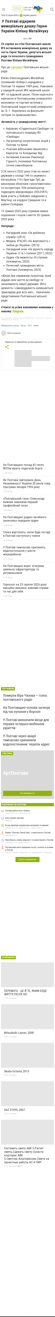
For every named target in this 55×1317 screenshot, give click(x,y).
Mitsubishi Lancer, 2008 (19, 1033)
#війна (36, 326)
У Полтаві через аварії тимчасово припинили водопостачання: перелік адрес (26, 740)
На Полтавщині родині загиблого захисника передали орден (24, 518)
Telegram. (18, 311)
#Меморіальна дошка (10, 326)
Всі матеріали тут (27, 793)
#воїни (23, 326)
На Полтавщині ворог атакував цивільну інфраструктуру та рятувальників (23, 569)
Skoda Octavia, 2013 (16, 1071)
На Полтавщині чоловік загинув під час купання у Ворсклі (26, 709)
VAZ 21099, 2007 (14, 1110)
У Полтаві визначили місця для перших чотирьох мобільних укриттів (26, 724)
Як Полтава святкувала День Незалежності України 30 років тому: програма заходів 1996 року (27, 483)
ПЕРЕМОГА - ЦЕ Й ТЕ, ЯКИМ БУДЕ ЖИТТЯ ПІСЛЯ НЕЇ (25, 992)
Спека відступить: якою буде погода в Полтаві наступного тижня (26, 533)
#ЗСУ (30, 326)
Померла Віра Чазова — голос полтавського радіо (25, 697)
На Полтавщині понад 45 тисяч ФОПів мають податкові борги (23, 466)
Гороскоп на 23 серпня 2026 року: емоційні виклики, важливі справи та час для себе (25, 588)
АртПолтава (15, 773)
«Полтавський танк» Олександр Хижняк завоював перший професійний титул (23, 502)
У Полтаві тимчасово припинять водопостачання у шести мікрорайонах (24, 551)
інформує (16, 67)
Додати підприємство (27, 859)
